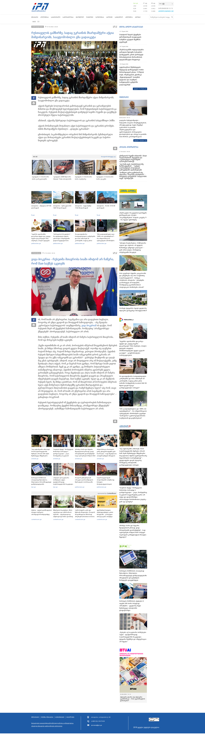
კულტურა (129, 17)
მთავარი (34, 17)
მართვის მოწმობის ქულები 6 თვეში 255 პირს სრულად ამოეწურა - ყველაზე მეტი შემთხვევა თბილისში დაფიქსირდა (131, 605)
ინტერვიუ (124, 97)
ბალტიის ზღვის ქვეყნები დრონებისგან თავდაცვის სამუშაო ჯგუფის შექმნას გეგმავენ (130, 38)
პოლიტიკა (44, 17)
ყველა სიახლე (139, 89)
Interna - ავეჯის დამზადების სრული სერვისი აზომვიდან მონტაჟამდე (41, 512)
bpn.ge (135, 3)
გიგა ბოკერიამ (89, 325)
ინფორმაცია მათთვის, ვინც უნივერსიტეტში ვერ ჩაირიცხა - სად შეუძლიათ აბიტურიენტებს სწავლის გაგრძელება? (107, 454)
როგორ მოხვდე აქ (108, 156)
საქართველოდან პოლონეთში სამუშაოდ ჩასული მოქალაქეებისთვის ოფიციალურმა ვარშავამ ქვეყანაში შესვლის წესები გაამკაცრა (106, 484)
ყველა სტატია (139, 140)
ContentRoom (111, 493)
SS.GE (35, 156)
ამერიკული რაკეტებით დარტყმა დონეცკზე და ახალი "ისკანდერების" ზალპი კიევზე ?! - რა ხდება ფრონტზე (133, 216)
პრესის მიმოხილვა (128, 147)
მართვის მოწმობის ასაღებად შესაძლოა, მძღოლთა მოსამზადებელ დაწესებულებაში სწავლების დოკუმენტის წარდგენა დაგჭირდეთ (41, 483)
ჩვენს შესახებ (47, 717)
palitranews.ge (79, 487)
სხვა (34, 21)
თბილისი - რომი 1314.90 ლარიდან (106, 207)
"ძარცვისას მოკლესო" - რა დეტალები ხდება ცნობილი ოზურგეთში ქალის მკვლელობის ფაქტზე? (62, 238)
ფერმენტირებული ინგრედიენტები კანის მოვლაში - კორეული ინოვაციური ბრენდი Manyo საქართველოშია (105, 514)
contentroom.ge (36, 519)
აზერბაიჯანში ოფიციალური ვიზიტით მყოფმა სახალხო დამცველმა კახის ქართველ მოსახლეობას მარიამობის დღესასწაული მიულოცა (131, 55)
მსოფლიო (80, 17)
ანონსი (137, 17)
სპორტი (109, 17)
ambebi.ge (34, 458)
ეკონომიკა (100, 17)
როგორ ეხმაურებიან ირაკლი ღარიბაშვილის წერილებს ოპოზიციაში (84, 480)
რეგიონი (89, 17)
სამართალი (55, 17)
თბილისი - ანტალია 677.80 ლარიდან (41, 207)
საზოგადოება (68, 17)
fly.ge (33, 215)
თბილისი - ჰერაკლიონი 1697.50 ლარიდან (62, 207)
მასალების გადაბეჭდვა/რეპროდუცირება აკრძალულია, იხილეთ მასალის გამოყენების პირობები (52, 724)
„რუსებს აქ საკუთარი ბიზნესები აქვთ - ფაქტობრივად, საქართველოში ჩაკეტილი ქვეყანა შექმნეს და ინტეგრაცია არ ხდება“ (63, 483)
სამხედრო (119, 17)
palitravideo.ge (36, 243)
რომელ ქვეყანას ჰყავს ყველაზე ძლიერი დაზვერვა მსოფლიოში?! (133, 309)
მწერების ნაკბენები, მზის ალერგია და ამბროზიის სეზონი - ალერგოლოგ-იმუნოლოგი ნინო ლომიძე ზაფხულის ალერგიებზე (63, 514)
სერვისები (59, 717)
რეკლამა (70, 717)
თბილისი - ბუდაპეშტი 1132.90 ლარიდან (83, 207)
